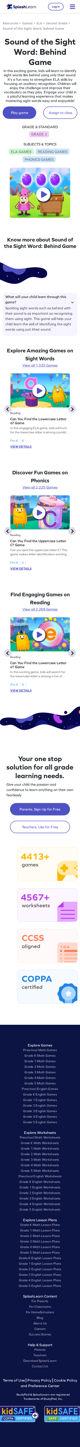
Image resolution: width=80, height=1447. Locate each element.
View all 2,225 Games (40, 487)
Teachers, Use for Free (40, 827)
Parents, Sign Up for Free (40, 809)
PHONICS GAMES (39, 159)
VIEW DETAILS (21, 446)
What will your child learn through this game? (35, 299)
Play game (19, 113)
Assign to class (60, 113)
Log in (56, 6)
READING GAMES (52, 152)
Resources (10, 23)
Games (27, 23)
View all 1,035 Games (40, 365)
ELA (39, 23)
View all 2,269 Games (40, 609)
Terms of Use (14, 1380)
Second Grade (57, 23)
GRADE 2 (39, 134)
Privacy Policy (39, 1380)
